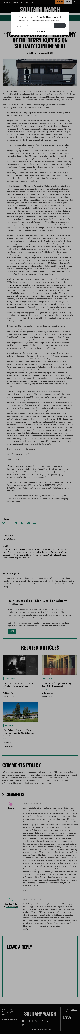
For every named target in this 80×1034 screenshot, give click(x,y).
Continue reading (40, 31)
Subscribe (60, 25)
